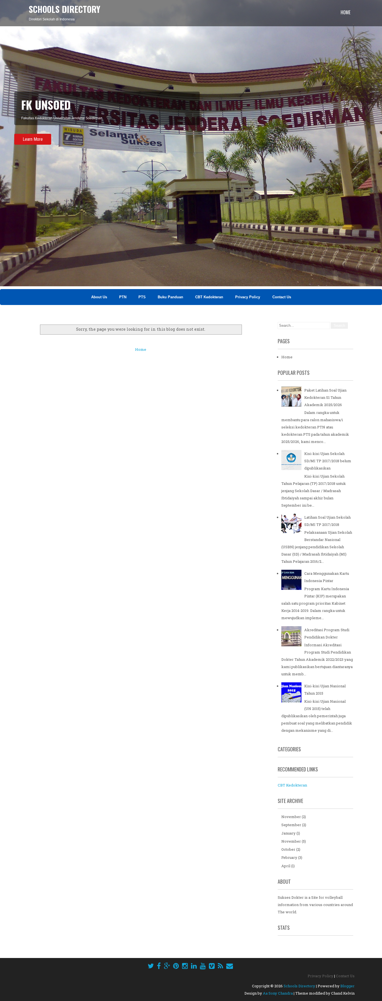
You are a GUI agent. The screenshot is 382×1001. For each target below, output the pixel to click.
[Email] (229, 965)
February (289, 857)
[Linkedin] (194, 965)
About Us (99, 297)
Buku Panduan (170, 297)
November (291, 816)
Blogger (347, 985)
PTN (122, 297)
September (291, 824)
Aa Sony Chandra (278, 993)
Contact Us (281, 297)
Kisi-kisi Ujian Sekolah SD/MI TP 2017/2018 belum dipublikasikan (327, 461)
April (285, 865)
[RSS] (220, 965)
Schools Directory (64, 9)
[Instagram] (185, 965)
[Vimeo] (212, 965)
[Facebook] (159, 965)
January (288, 833)
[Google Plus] (167, 965)
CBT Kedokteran (209, 297)
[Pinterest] (176, 965)
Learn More (33, 139)
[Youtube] (203, 965)
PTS (142, 297)
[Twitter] (151, 965)
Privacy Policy (248, 297)
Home (345, 12)
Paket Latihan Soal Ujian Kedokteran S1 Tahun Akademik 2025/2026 (325, 397)
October (288, 849)
